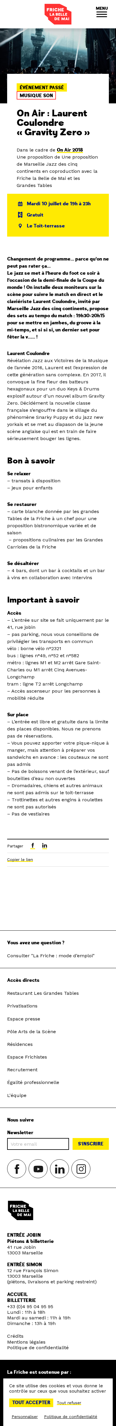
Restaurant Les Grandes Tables (43, 993)
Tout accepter (31, 1403)
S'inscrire (91, 1144)
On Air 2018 (70, 150)
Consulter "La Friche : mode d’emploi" (51, 955)
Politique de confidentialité (38, 1347)
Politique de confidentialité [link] (70, 1416)
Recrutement (22, 1069)
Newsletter (20, 1133)
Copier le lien (20, 859)
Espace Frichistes (27, 1057)
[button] (101, 14)
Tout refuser (69, 1402)
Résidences (20, 1044)
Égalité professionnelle (33, 1082)
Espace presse (23, 1019)
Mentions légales (26, 1342)
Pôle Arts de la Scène (31, 1031)
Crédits (15, 1336)
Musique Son (36, 96)
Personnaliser (25, 1416)
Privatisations (22, 1006)
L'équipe (16, 1095)
